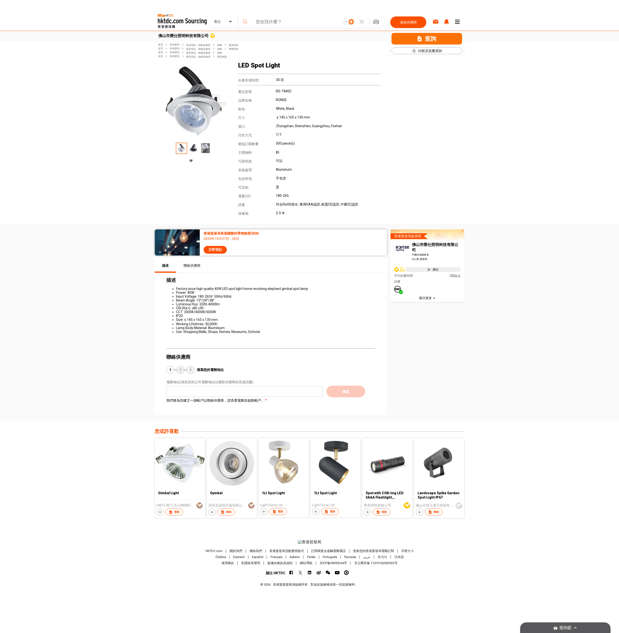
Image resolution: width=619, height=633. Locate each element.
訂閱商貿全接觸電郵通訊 (328, 551)
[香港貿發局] (309, 542)
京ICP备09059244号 (333, 563)
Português (330, 557)
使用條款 (227, 563)
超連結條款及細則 (280, 563)
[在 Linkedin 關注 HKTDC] (309, 572)
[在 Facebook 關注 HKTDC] (291, 572)
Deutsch (239, 557)
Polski (311, 557)
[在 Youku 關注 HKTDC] (346, 572)
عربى (366, 557)
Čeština (220, 557)
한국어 (382, 557)
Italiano (295, 557)
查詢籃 (565, 628)
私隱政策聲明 (250, 563)
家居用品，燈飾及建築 (198, 45)
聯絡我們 (256, 551)
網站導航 (306, 563)
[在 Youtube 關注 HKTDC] (337, 572)
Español (257, 557)
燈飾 (219, 45)
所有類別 (174, 44)
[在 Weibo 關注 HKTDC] (319, 572)
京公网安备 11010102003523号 (376, 563)
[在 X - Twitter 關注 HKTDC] (300, 572)
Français (276, 557)
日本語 (399, 557)
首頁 (160, 44)
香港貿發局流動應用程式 (286, 551)
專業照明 (233, 49)
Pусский (350, 557)
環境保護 (222, 56)
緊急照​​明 (233, 45)
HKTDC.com (214, 551)
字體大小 (407, 551)
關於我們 (236, 551)
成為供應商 (408, 22)
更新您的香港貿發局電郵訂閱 (373, 551)
